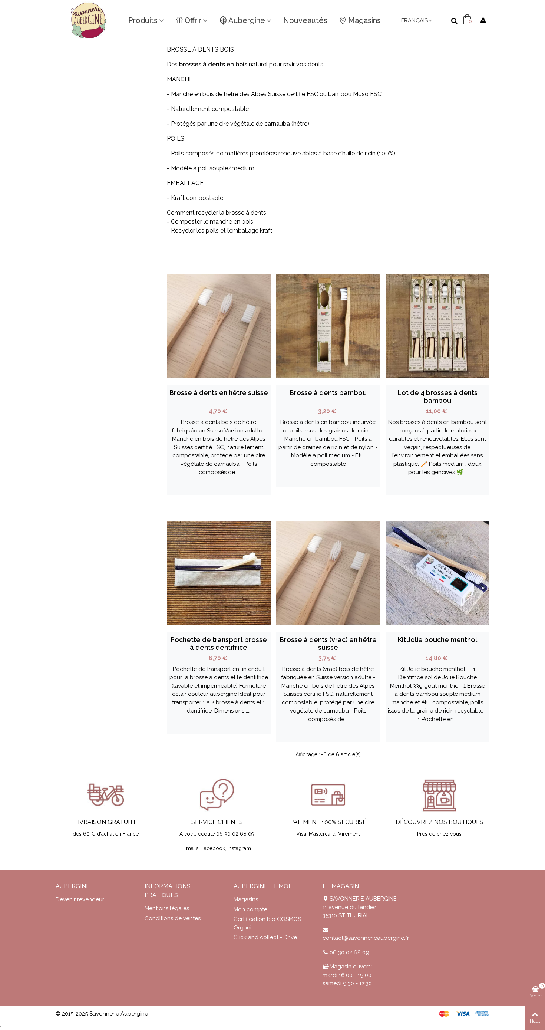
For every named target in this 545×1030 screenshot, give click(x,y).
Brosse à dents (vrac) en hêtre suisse (328, 643)
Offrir (193, 20)
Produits (143, 20)
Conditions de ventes (173, 918)
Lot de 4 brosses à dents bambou (437, 396)
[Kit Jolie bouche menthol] (437, 572)
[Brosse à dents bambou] (328, 325)
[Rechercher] (454, 20)
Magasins (364, 20)
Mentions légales (167, 908)
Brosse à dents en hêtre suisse (218, 392)
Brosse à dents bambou (328, 392)
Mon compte (250, 909)
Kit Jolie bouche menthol (437, 640)
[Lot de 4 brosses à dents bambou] (437, 325)
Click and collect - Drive (265, 937)
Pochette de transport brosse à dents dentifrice (219, 643)
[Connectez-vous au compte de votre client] (483, 21)
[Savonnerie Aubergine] (89, 20)
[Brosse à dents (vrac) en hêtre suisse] (328, 572)
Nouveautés (305, 20)
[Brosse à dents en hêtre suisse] (219, 325)
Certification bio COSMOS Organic (267, 923)
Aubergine (246, 20)
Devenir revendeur (80, 899)
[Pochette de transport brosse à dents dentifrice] (219, 572)
